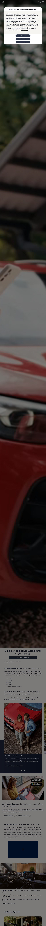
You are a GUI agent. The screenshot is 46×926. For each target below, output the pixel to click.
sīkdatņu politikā (24, 30)
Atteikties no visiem (23, 39)
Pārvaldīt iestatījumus (23, 35)
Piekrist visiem (23, 42)
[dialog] (23, 463)
